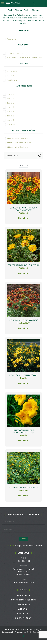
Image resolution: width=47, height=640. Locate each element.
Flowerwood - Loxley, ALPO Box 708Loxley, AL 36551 (23, 572)
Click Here (9, 545)
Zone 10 (11, 124)
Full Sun (11, 76)
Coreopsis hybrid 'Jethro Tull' (24, 265)
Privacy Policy (23, 618)
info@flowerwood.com (23, 582)
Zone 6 (10, 107)
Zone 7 (10, 111)
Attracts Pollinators (17, 147)
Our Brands (23, 604)
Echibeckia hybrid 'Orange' (23, 320)
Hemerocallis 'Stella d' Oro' (23, 375)
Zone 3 (10, 94)
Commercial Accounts (23, 600)
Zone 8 (10, 116)
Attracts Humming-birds (20, 142)
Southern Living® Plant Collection (24, 57)
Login (23, 539)
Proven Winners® (15, 53)
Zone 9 (10, 120)
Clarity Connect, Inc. (36, 632)
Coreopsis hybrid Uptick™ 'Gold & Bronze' (23, 209)
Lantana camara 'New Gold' (23, 488)
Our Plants (23, 595)
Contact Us (23, 613)
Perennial (12, 39)
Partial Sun (12, 80)
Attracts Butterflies (17, 138)
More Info (23, 218)
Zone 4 (10, 98)
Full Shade (12, 71)
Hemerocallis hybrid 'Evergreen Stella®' (23, 431)
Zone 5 (10, 103)
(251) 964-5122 (23, 561)
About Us (23, 609)
